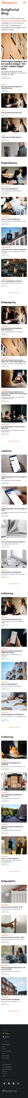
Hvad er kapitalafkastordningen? (11, 281)
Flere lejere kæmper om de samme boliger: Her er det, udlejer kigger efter (14, 65)
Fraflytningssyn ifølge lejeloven (11, 137)
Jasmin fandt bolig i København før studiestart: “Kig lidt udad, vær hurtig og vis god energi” (14, 393)
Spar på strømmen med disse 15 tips (12, 937)
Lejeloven (3, 135)
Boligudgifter (5, 905)
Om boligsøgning (6, 1064)
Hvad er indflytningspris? (9, 684)
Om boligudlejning (6, 1067)
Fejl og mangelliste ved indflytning (12, 714)
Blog (3, 1046)
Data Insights (5, 1058)
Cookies (4, 1073)
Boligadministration (7, 1069)
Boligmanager (5, 1055)
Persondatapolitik (6, 1051)
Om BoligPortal (6, 1044)
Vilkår (3, 1076)
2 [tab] (25, 61)
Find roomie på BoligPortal (9, 189)
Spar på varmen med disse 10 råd (11, 907)
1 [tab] (24, 61)
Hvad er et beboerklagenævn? (11, 219)
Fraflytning (4, 760)
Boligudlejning (5, 186)
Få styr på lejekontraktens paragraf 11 (13, 542)
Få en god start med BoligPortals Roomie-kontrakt (11, 87)
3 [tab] (26, 61)
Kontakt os (5, 1071)
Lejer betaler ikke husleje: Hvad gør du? (14, 249)
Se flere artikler (13, 292)
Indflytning (3, 110)
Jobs (3, 1053)
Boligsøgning (4, 84)
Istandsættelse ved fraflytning (11, 572)
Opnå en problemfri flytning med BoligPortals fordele (11, 651)
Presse (4, 1049)
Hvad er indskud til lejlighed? (10, 999)
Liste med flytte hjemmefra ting (11, 112)
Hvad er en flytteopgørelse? (10, 858)
